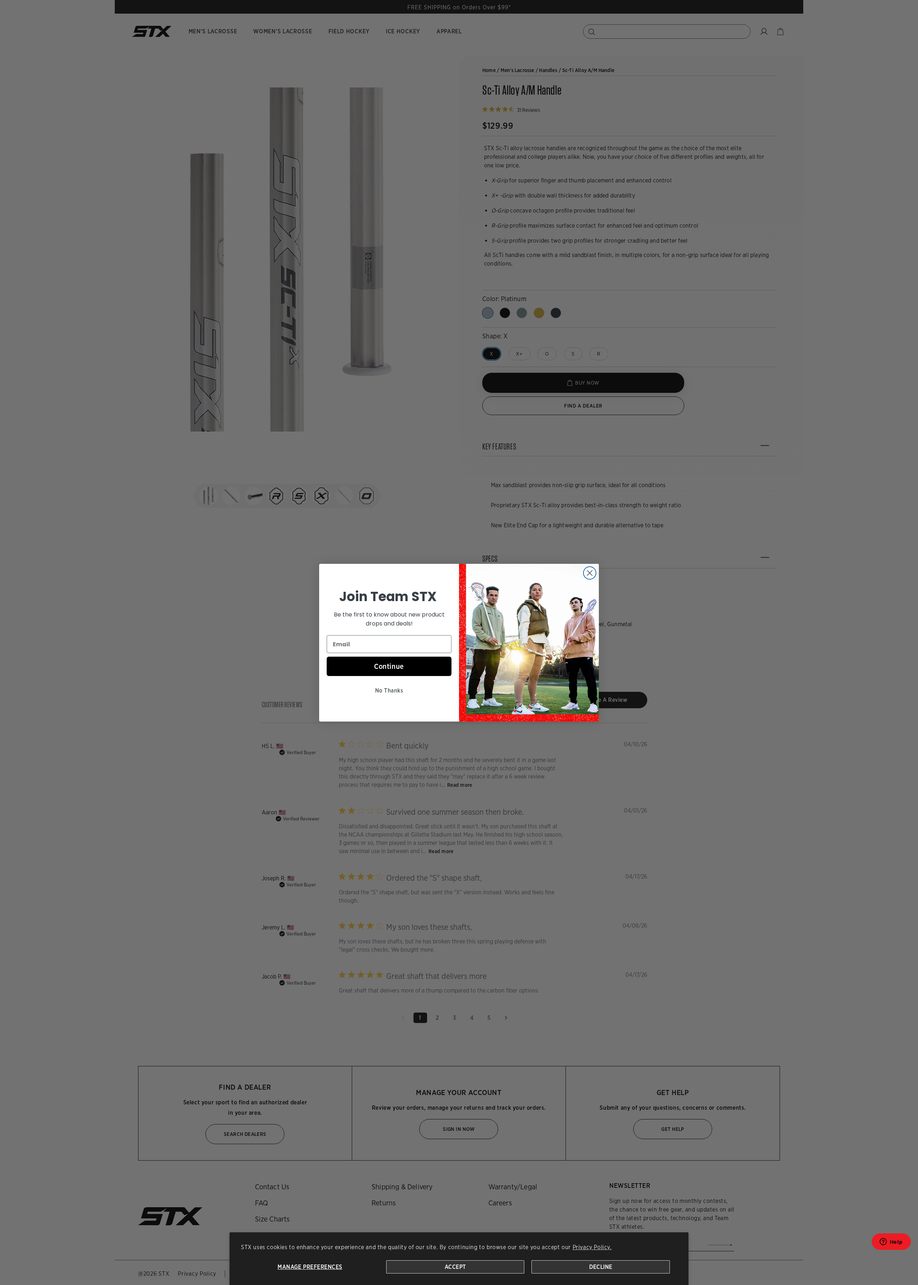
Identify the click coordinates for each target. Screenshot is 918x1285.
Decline (600, 1266)
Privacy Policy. (592, 1247)
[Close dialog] (589, 573)
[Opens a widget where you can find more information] (891, 1244)
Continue (389, 666)
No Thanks (389, 690)
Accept (455, 1266)
